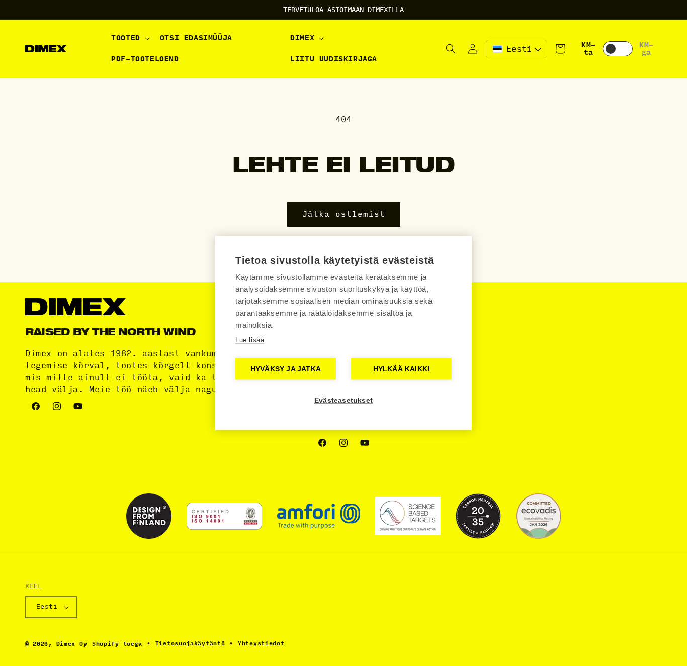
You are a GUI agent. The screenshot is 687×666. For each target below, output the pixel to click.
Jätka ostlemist (343, 214)
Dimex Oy (72, 644)
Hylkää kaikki (401, 369)
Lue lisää (249, 340)
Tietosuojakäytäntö (190, 643)
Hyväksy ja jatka (285, 369)
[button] (129, 38)
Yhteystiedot (261, 643)
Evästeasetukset (343, 400)
